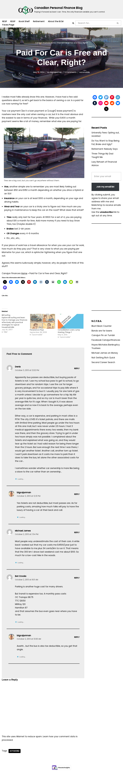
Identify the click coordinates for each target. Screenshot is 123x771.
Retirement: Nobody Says (105, 148)
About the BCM (55, 21)
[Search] (73, 23)
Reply (77, 368)
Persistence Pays (37, 330)
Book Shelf (24, 21)
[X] (106, 109)
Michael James (23, 530)
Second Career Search (103, 362)
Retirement (39, 21)
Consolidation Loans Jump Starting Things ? (69, 331)
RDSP (12, 21)
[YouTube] (106, 103)
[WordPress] (118, 97)
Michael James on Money (105, 352)
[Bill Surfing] (16, 323)
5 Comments (71, 72)
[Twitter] (100, 97)
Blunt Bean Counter (102, 326)
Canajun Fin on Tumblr (103, 335)
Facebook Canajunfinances (106, 340)
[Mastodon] (106, 97)
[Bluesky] (118, 103)
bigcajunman (56, 72)
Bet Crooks (20, 576)
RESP (4, 21)
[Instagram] (100, 103)
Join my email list (105, 186)
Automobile (84, 72)
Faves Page (8, 24)
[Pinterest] (112, 97)
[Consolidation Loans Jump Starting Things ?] (70, 321)
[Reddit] (112, 103)
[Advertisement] (106, 268)
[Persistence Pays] (42, 321)
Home (53, 43)
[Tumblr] (95, 103)
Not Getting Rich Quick (103, 357)
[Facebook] (95, 97)
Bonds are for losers (102, 330)
